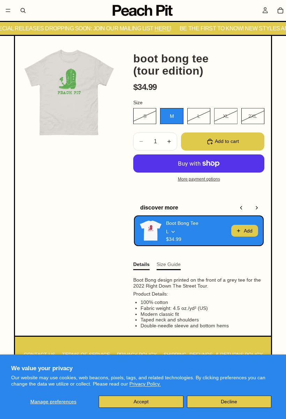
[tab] (141, 265)
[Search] (23, 10)
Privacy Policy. (145, 384)
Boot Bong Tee (182, 223)
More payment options (199, 179)
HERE (160, 28)
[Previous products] (241, 208)
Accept (141, 401)
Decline (229, 401)
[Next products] (256, 208)
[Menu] (8, 10)
